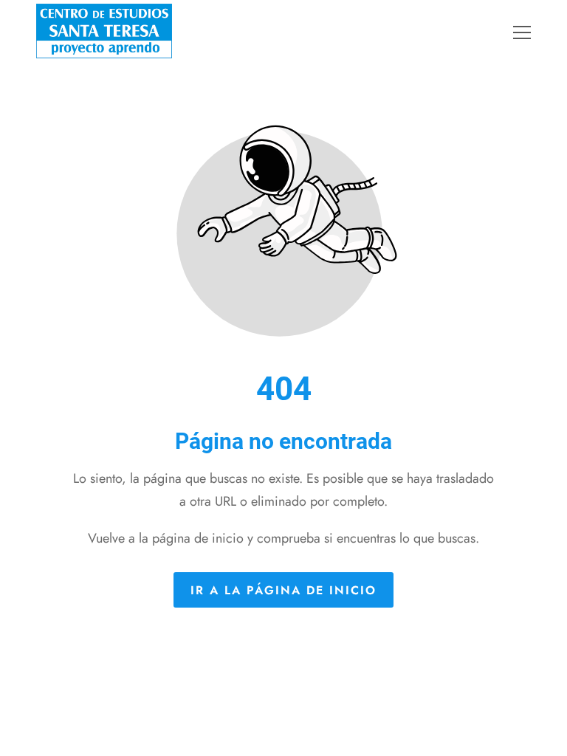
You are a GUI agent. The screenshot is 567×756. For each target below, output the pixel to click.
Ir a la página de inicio (283, 589)
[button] (531, 32)
